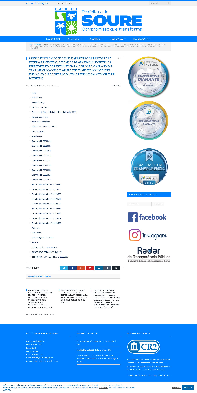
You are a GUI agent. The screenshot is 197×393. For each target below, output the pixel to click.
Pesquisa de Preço (40, 117)
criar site (143, 359)
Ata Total (36, 228)
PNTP (138, 375)
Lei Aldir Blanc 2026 (63, 3)
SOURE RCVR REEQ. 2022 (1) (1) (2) (47, 252)
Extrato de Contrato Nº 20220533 (46, 223)
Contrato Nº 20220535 (41, 170)
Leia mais (103, 387)
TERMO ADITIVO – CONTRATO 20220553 (50, 257)
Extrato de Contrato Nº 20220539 (46, 194)
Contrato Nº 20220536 (41, 165)
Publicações (116, 39)
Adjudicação (37, 136)
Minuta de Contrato (40, 107)
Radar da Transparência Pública (157, 375)
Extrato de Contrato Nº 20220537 (46, 203)
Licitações (116, 86)
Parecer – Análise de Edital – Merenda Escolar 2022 (54, 112)
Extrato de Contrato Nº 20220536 (46, 208)
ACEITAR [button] (188, 387)
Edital (34, 93)
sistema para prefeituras (160, 359)
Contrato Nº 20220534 (41, 175)
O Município (73, 39)
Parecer (35, 242)
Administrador (36, 86)
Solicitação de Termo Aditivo (44, 247)
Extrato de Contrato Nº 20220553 (46, 189)
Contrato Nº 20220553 (41, 146)
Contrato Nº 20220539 (41, 150)
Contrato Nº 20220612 (41, 141)
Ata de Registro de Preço (43, 237)
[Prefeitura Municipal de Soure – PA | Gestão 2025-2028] (98, 20)
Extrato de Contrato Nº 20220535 (46, 213)
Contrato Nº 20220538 (41, 155)
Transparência (140, 39)
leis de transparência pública (139, 369)
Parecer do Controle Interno (44, 126)
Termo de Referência (41, 121)
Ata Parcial (36, 232)
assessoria (145, 363)
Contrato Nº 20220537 (41, 160)
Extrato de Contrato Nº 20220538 (46, 199)
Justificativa (37, 97)
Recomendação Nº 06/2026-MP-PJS (90, 341)
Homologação (38, 131)
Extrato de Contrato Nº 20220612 (46, 184)
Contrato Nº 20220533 (41, 179)
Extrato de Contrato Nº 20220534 (46, 218)
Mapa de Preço (38, 102)
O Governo (95, 39)
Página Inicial (53, 39)
